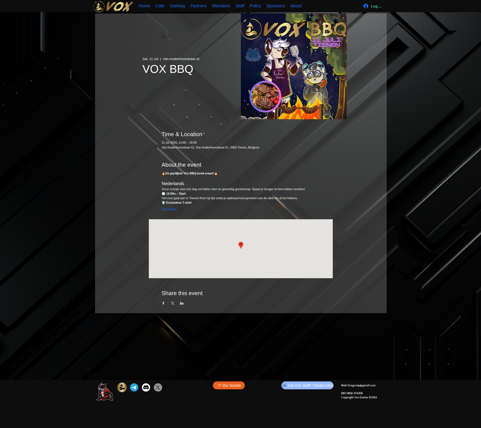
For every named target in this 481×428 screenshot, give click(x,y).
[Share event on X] (172, 303)
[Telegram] (134, 387)
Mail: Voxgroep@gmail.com (358, 385)
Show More (169, 209)
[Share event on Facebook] (163, 303)
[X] (158, 387)
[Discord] (146, 387)
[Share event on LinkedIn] (182, 303)
